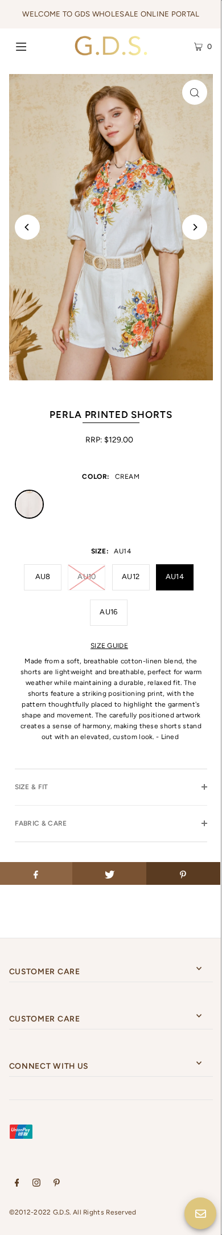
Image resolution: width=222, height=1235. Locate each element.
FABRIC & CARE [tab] (41, 823)
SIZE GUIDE (109, 646)
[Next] (194, 227)
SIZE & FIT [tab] (31, 787)
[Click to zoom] (194, 92)
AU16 (108, 612)
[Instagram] (36, 1184)
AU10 (86, 576)
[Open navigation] (35, 45)
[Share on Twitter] (109, 873)
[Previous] (27, 227)
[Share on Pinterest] (183, 873)
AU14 (175, 576)
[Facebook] (17, 1184)
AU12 (130, 576)
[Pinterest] (57, 1184)
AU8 (43, 576)
